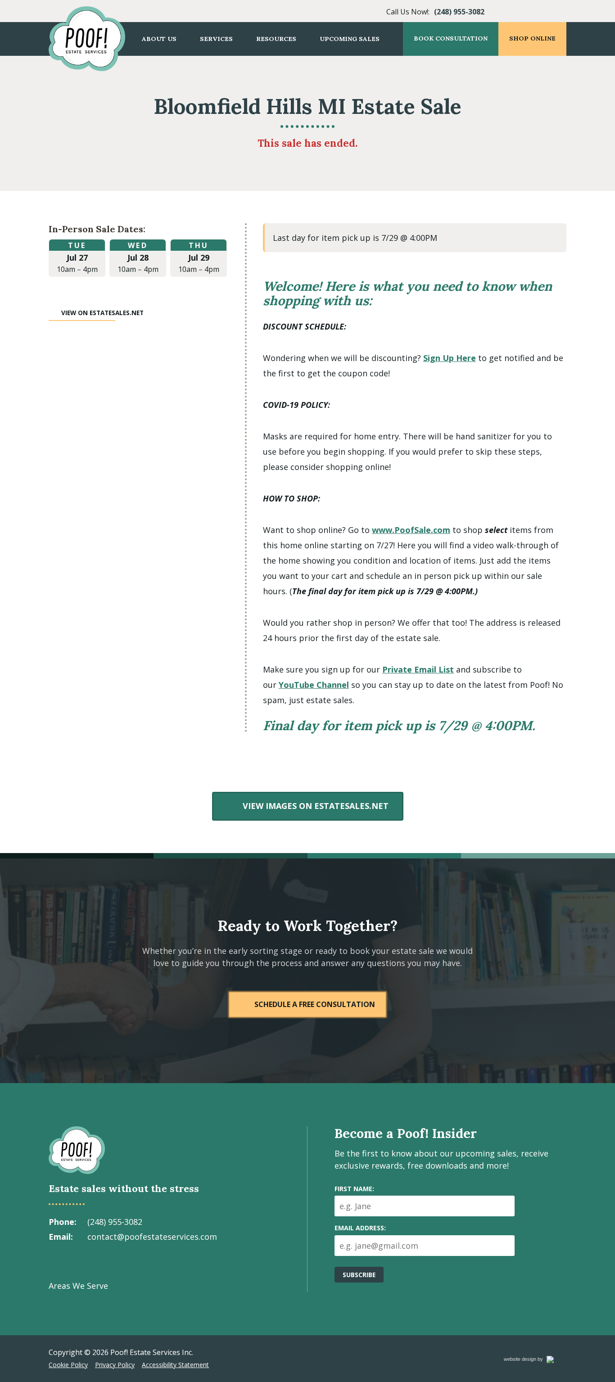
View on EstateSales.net (102, 312)
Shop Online (532, 38)
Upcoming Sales (350, 39)
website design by (533, 1360)
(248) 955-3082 (459, 12)
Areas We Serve (78, 1285)
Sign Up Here (449, 357)
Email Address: (360, 1228)
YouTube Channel (314, 684)
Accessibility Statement (175, 1364)
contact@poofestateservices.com (152, 1236)
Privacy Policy (115, 1364)
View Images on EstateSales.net (315, 805)
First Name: (354, 1188)
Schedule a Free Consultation (314, 1004)
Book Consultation (451, 38)
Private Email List (418, 669)
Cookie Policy (68, 1364)
